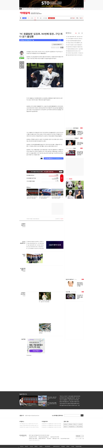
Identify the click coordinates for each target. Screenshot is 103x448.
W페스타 (75, 424)
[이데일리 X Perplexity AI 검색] (41, 40)
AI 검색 (24, 18)
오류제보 (67, 446)
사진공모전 (80, 424)
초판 (80, 8)
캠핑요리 (65, 426)
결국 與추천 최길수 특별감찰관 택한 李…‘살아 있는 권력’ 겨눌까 (72, 398)
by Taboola (23, 226)
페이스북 (20, 62)
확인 (82, 415)
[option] (42, 8)
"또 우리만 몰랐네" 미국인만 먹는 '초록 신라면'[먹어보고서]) (37, 248)
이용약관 (40, 446)
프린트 (23, 65)
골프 (41, 18)
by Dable (24, 271)
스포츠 (31, 18)
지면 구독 (61, 218)
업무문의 (36, 446)
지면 (78, 8)
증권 (79, 33)
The (81, 18)
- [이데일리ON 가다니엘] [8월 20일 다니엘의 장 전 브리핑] (51, 427)
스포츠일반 (45, 18)
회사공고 (26, 446)
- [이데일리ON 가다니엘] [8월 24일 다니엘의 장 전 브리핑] (51, 423)
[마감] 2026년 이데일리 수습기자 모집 (31, 415)
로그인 (83, 8)
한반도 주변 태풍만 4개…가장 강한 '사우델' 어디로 (69, 401)
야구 (35, 18)
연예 (82, 33)
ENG (73, 8)
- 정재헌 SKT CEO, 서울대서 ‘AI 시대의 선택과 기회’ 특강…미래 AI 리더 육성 (29, 427)
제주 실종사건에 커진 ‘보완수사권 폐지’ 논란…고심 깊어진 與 (71, 405)
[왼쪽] (40, 254)
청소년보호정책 (47, 446)
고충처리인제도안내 (56, 446)
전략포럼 (70, 424)
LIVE (20, 8)
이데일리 (30, 13)
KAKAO (20, 67)
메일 (20, 65)
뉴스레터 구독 (57, 218)
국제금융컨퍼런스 (72, 426)
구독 (76, 8)
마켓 (77, 18)
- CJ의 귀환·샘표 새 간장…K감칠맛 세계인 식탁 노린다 (28, 423)
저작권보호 (63, 446)
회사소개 (21, 446)
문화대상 (65, 424)
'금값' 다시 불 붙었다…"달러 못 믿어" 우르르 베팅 (69, 399)
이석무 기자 (22, 56)
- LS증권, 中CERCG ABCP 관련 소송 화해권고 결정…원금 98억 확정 (29, 425)
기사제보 (72, 446)
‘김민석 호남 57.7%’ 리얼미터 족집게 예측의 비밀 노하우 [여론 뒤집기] (73, 403)
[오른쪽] (42, 254)
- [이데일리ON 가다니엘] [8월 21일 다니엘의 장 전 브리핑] (51, 425)
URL (23, 67)
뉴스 (76, 33)
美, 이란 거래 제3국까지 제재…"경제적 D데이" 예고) (36, 246)
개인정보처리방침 (78, 446)
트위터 (23, 62)
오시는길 (31, 446)
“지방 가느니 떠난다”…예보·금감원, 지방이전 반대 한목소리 (71, 396)
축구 (38, 18)
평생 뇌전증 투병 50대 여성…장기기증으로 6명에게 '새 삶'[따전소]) (38, 243)
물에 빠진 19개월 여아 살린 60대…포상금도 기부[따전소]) (37, 241)
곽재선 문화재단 (79, 426)
